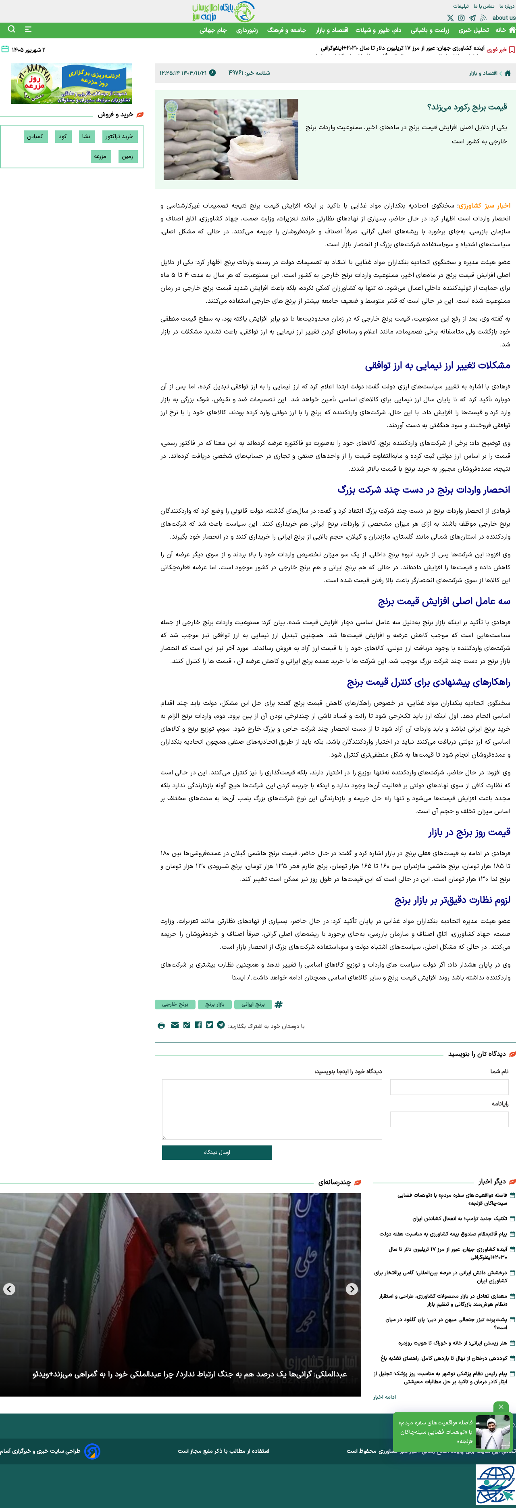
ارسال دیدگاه (217, 1153)
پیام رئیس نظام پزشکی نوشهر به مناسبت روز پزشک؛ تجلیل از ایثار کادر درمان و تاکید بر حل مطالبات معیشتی (440, 1378)
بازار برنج (215, 1004)
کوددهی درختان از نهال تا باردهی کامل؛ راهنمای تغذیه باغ (444, 1359)
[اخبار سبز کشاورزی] (223, 11)
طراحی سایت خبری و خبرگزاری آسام (40, 1451)
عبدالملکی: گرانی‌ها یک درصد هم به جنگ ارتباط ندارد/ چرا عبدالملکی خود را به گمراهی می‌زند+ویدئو (190, 1374)
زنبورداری (248, 30)
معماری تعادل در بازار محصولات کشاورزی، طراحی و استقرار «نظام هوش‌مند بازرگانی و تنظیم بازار (443, 1300)
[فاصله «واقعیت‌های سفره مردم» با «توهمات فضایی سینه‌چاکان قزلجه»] (493, 1432)
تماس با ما (485, 6)
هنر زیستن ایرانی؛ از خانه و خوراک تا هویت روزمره (452, 1343)
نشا (87, 136)
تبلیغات (462, 6)
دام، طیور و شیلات (380, 30)
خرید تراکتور (120, 136)
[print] (161, 1026)
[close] (501, 1406)
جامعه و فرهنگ (287, 30)
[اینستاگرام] (461, 18)
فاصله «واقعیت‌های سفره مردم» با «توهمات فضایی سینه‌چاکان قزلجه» (435, 1432)
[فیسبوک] (198, 1026)
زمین (128, 156)
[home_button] (507, 73)
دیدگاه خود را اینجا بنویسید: (348, 1072)
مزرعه (101, 156)
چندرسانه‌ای (334, 1182)
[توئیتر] (450, 18)
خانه (500, 30)
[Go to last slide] (352, 1289)
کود (63, 136)
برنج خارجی (175, 1004)
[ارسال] (175, 1026)
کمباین (36, 136)
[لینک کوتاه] (186, 1026)
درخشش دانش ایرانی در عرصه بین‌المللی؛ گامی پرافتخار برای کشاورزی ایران (398, 50)
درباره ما (507, 6)
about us (504, 18)
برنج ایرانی (253, 1004)
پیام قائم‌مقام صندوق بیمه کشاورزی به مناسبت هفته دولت (443, 1234)
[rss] (483, 18)
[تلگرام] (472, 18)
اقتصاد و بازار (332, 30)
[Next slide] (9, 1289)
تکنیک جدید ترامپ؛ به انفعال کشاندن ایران (459, 1219)
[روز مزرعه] (72, 85)
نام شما (500, 1072)
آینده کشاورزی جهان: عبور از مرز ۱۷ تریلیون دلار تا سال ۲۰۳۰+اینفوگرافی (448, 1254)
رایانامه (500, 1104)
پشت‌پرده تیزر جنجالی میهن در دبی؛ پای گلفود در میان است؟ (446, 1324)
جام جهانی (214, 30)
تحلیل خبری (474, 30)
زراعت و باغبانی (431, 30)
